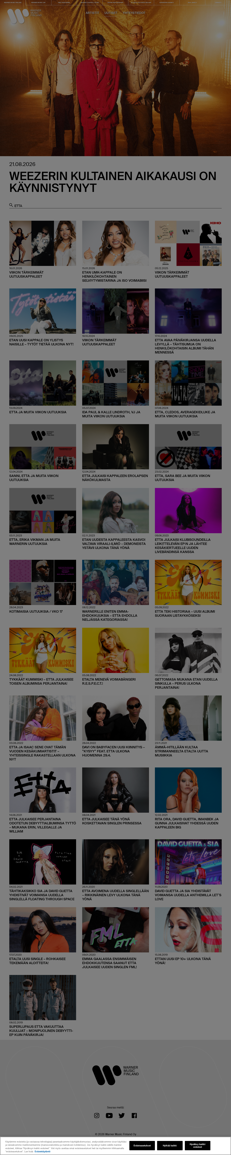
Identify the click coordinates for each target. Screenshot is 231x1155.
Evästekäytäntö (42, 1151)
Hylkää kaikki (170, 1145)
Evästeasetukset (142, 1145)
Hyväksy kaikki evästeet (197, 1145)
